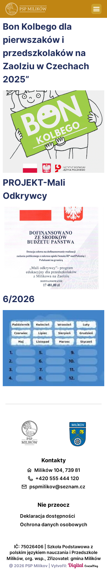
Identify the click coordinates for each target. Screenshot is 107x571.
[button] (96, 9)
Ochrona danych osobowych (53, 524)
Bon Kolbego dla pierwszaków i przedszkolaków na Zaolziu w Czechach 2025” (46, 53)
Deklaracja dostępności (47, 516)
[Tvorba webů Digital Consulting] (83, 565)
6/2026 (19, 299)
